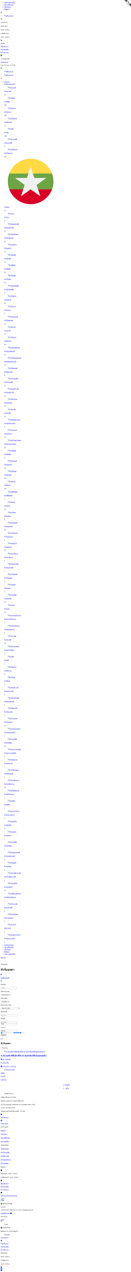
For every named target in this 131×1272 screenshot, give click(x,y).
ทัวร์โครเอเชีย (5, 1152)
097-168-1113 (5, 52)
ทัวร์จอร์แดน (5, 1149)
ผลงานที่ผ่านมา (5, 1138)
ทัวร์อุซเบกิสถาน (6, 1159)
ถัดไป (67, 1088)
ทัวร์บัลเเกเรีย (5, 1156)
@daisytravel (4, 62)
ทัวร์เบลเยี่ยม (5, 1163)
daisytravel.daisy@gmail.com (9, 1195)
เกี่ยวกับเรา (4, 1134)
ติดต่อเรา (3, 1130)
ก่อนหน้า (67, 1085)
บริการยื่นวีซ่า (5, 1141)
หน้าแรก (3, 957)
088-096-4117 (5, 46)
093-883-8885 (5, 49)
